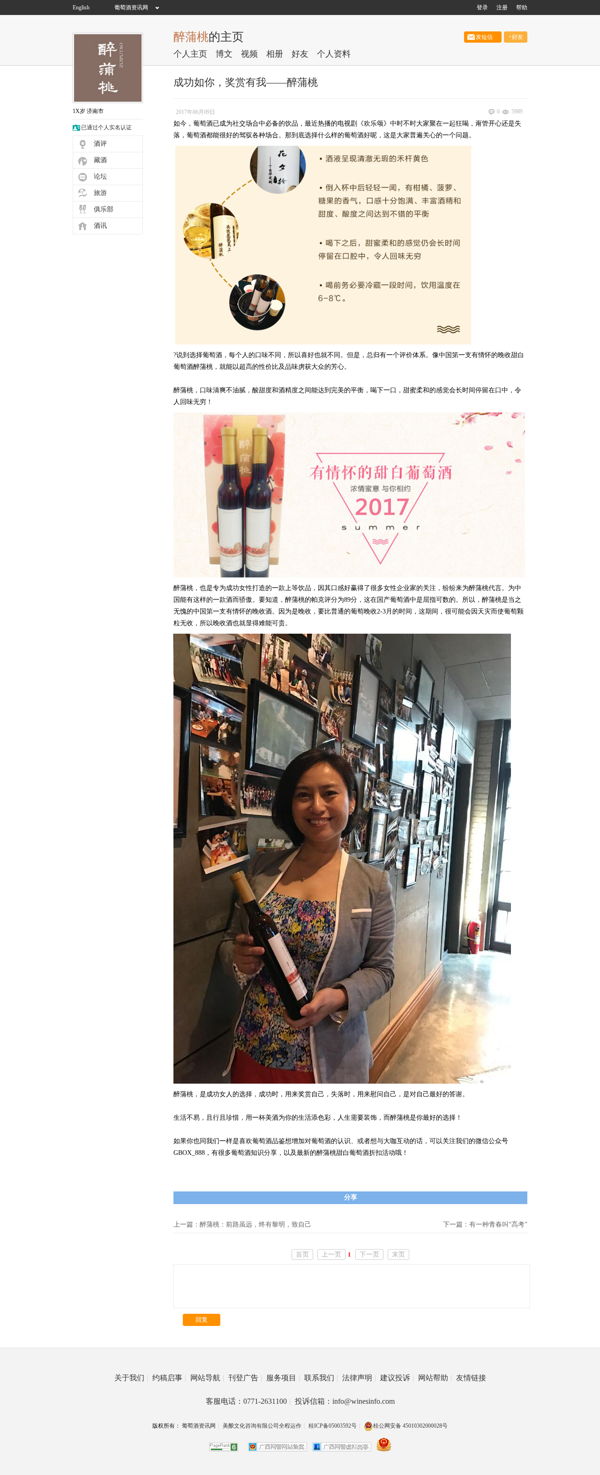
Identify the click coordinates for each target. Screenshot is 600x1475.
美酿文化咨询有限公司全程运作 (262, 1426)
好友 (300, 54)
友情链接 (471, 1378)
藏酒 (100, 160)
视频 (249, 54)
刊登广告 (245, 1378)
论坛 (100, 176)
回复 (201, 1319)
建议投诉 (397, 1378)
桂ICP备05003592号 (332, 1426)
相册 (274, 54)
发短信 (483, 37)
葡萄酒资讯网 (131, 7)
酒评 (100, 143)
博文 (224, 54)
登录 (482, 7)
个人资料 (334, 54)
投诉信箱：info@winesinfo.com (345, 1401)
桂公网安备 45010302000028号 (410, 1426)
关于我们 (131, 1378)
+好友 (516, 37)
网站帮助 (435, 1378)
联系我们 (321, 1378)
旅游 (100, 192)
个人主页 (190, 54)
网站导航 (207, 1378)
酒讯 (100, 225)
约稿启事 (169, 1378)
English (81, 7)
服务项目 (283, 1378)
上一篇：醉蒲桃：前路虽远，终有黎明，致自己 (242, 1224)
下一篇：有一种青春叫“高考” (485, 1224)
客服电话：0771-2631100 (248, 1401)
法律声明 (359, 1378)
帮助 (521, 7)
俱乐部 (103, 209)
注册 (502, 7)
